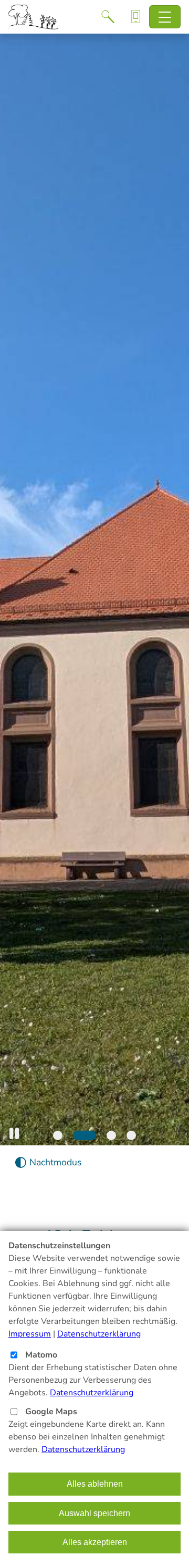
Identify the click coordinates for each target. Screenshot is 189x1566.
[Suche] (108, 17)
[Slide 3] (111, 1135)
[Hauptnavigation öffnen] (165, 17)
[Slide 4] (131, 1135)
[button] (14, 1133)
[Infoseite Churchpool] (136, 17)
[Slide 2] (84, 1135)
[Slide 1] (58, 1135)
